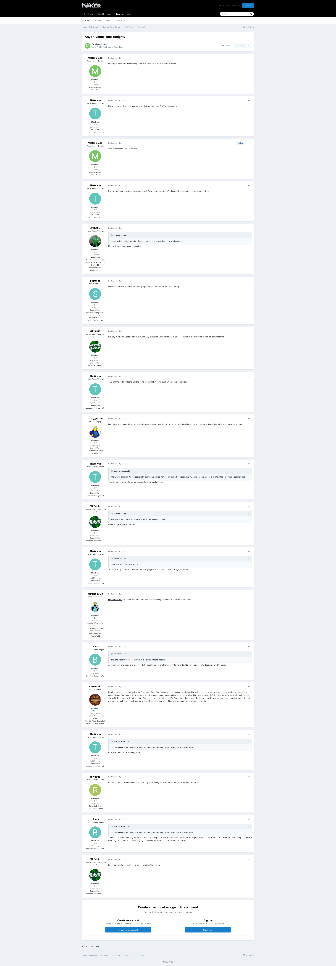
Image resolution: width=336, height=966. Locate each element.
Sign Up (248, 5)
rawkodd (95, 776)
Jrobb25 (95, 228)
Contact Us (168, 962)
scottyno (95, 280)
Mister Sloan (101, 44)
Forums (85, 21)
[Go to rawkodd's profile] (95, 790)
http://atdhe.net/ (115, 599)
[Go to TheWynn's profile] (95, 113)
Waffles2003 (95, 593)
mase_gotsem (95, 418)
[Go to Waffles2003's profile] (95, 607)
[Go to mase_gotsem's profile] (95, 432)
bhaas (95, 646)
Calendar (97, 21)
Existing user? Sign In (229, 5)
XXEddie (95, 331)
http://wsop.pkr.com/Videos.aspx (122, 424)
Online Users (120, 21)
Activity (130, 14)
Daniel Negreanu (104, 14)
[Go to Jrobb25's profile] (95, 241)
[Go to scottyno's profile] (95, 294)
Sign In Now (208, 930)
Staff (108, 21)
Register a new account (128, 930)
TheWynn (95, 100)
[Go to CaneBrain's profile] (95, 700)
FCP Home (88, 14)
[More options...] (249, 58)
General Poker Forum (115, 47)
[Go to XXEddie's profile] (95, 347)
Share (227, 46)
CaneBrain (95, 686)
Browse (119, 14)
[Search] (251, 14)
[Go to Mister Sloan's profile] (87, 46)
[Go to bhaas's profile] (95, 660)
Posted (117, 58)
